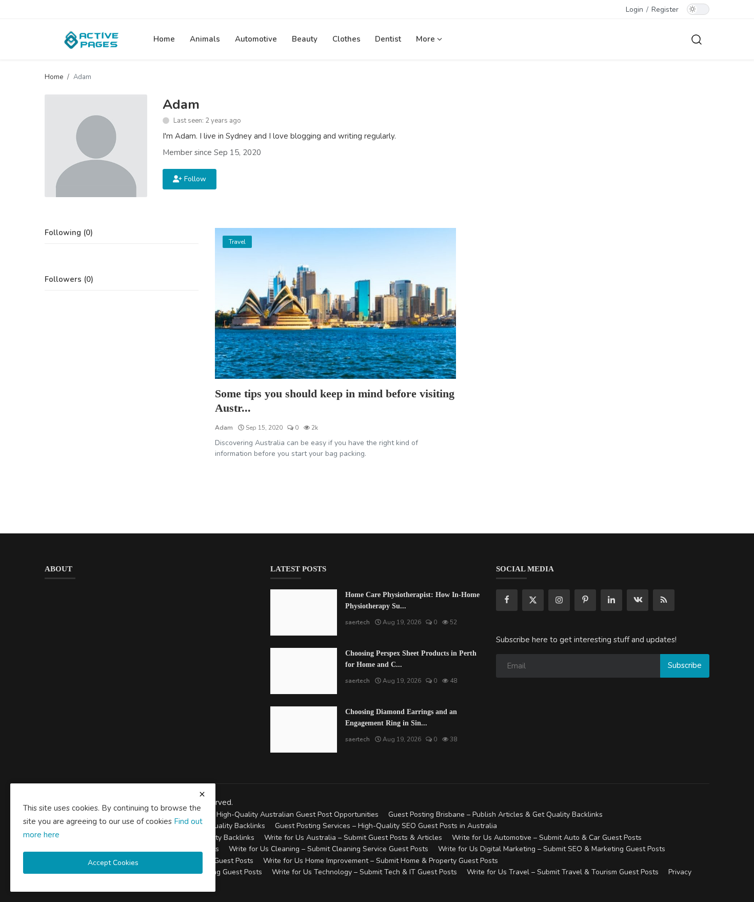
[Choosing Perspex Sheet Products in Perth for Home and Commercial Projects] (303, 671)
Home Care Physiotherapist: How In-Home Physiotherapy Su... (412, 600)
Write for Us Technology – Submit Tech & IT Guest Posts (364, 872)
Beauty (305, 39)
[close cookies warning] (202, 794)
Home (164, 39)
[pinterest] (585, 600)
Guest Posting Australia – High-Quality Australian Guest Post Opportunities (255, 814)
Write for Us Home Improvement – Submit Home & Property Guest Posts (380, 861)
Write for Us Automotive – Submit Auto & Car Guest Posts (547, 837)
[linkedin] (611, 600)
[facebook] (507, 600)
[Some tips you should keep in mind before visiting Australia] (335, 303)
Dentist (388, 39)
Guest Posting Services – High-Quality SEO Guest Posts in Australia (386, 826)
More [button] (426, 39)
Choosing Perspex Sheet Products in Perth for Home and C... (411, 658)
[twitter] (533, 600)
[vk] (637, 600)
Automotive (256, 39)
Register (665, 9)
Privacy (679, 872)
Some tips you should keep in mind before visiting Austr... (334, 400)
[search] (696, 39)
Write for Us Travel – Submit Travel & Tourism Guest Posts (563, 872)
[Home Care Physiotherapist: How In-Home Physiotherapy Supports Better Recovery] (303, 612)
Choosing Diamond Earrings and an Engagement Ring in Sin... (401, 717)
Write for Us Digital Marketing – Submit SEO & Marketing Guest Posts (551, 849)
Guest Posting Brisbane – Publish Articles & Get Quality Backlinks (495, 814)
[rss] (663, 600)
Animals (205, 39)
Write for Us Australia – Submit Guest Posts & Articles (353, 837)
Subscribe (685, 665)
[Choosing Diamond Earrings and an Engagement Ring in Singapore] (303, 729)
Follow (193, 179)
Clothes (346, 39)
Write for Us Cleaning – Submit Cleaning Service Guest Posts (328, 849)
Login (634, 9)
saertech (357, 622)
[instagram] (559, 600)
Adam (224, 428)
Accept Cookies (113, 863)
